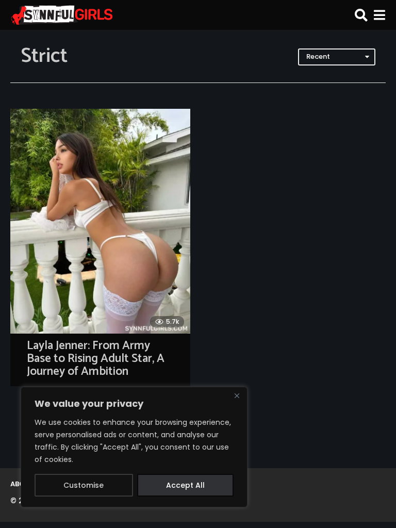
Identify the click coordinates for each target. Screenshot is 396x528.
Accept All (185, 485)
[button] (361, 15)
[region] (134, 447)
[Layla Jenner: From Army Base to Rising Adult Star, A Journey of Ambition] (100, 221)
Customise (83, 485)
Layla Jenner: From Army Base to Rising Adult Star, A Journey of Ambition (95, 358)
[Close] (236, 395)
